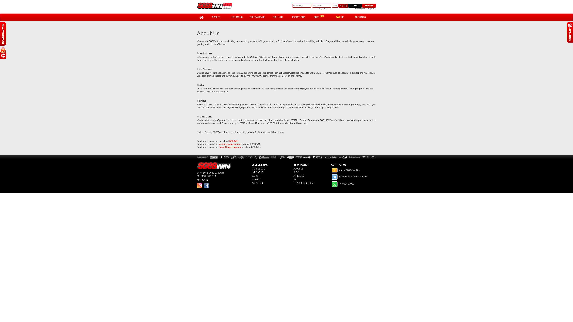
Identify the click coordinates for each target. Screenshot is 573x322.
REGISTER (369, 5)
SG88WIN (233, 141)
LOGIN (355, 5)
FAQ (295, 179)
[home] (215, 5)
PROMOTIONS (298, 17)
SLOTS (254, 176)
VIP (342, 17)
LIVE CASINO (237, 17)
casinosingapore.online (230, 144)
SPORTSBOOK (258, 169)
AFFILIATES (360, 17)
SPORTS (216, 17)
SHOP (317, 17)
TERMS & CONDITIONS (304, 183)
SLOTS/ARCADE (257, 17)
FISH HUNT (278, 17)
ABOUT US (298, 169)
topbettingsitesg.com (230, 147)
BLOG (296, 172)
